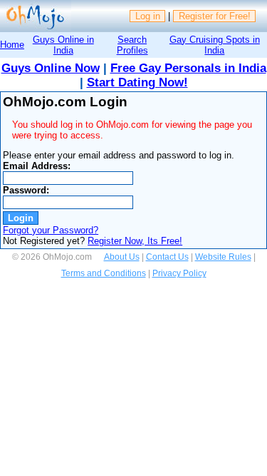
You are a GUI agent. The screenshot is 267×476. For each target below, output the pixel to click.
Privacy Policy (179, 273)
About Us (122, 257)
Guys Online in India (63, 45)
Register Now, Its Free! (135, 241)
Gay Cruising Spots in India (214, 45)
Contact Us (167, 257)
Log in (147, 16)
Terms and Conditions (103, 273)
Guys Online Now (50, 68)
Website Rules (223, 257)
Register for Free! (215, 16)
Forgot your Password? (50, 230)
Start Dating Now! (137, 82)
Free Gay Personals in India (188, 68)
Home (12, 44)
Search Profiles (132, 45)
